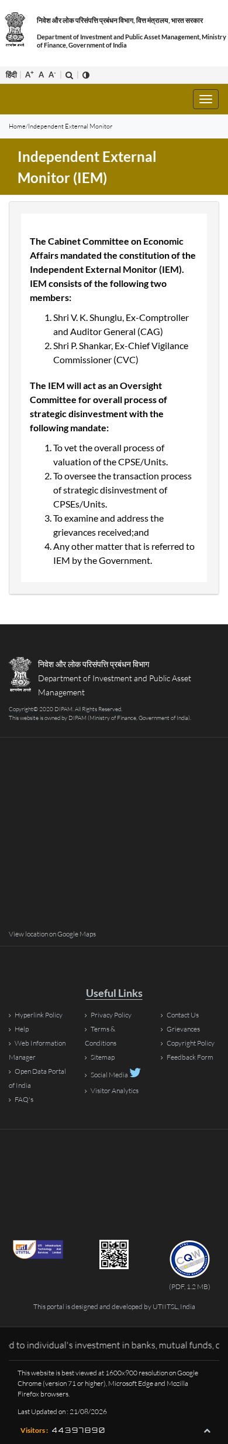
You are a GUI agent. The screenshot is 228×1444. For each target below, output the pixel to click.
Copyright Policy (191, 1043)
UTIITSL (165, 1306)
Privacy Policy (111, 1014)
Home (17, 126)
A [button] (29, 74)
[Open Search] (69, 75)
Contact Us (183, 1014)
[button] (206, 1430)
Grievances (183, 1028)
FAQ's (24, 1099)
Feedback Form (190, 1057)
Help (22, 1028)
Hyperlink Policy (39, 1014)
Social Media (110, 1074)
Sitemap (103, 1057)
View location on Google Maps (52, 933)
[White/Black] (85, 75)
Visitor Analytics (115, 1090)
